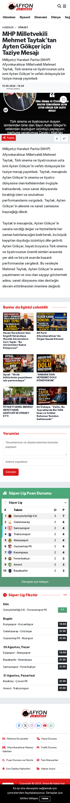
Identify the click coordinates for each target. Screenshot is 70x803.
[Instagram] (32, 725)
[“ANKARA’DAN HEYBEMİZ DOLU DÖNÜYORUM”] (52, 363)
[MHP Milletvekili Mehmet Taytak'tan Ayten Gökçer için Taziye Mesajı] (35, 113)
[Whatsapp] (51, 725)
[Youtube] (45, 725)
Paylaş (10, 137)
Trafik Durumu (49, 747)
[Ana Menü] (64, 6)
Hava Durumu (49, 738)
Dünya (56, 17)
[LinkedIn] (38, 725)
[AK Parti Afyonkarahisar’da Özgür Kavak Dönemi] (52, 321)
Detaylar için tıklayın (35, 581)
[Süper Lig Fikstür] (65, 595)
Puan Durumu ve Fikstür (19, 760)
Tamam (44, 799)
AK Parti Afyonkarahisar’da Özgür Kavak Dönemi (50, 336)
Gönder (11, 472)
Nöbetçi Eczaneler (17, 738)
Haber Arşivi (48, 768)
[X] (25, 725)
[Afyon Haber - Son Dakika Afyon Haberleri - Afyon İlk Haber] (21, 6)
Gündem (9, 17)
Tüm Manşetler (49, 760)
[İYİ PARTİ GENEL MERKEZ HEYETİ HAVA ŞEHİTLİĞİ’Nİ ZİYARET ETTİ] (18, 395)
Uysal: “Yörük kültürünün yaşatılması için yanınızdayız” (17, 377)
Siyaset (25, 17)
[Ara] (59, 6)
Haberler (8, 27)
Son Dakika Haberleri (18, 768)
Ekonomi (40, 17)
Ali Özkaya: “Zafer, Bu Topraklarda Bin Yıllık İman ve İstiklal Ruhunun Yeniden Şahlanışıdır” (51, 413)
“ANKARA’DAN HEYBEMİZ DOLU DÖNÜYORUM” (47, 377)
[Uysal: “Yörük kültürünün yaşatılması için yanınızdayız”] (18, 363)
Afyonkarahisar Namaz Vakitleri (18, 749)
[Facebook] (19, 725)
